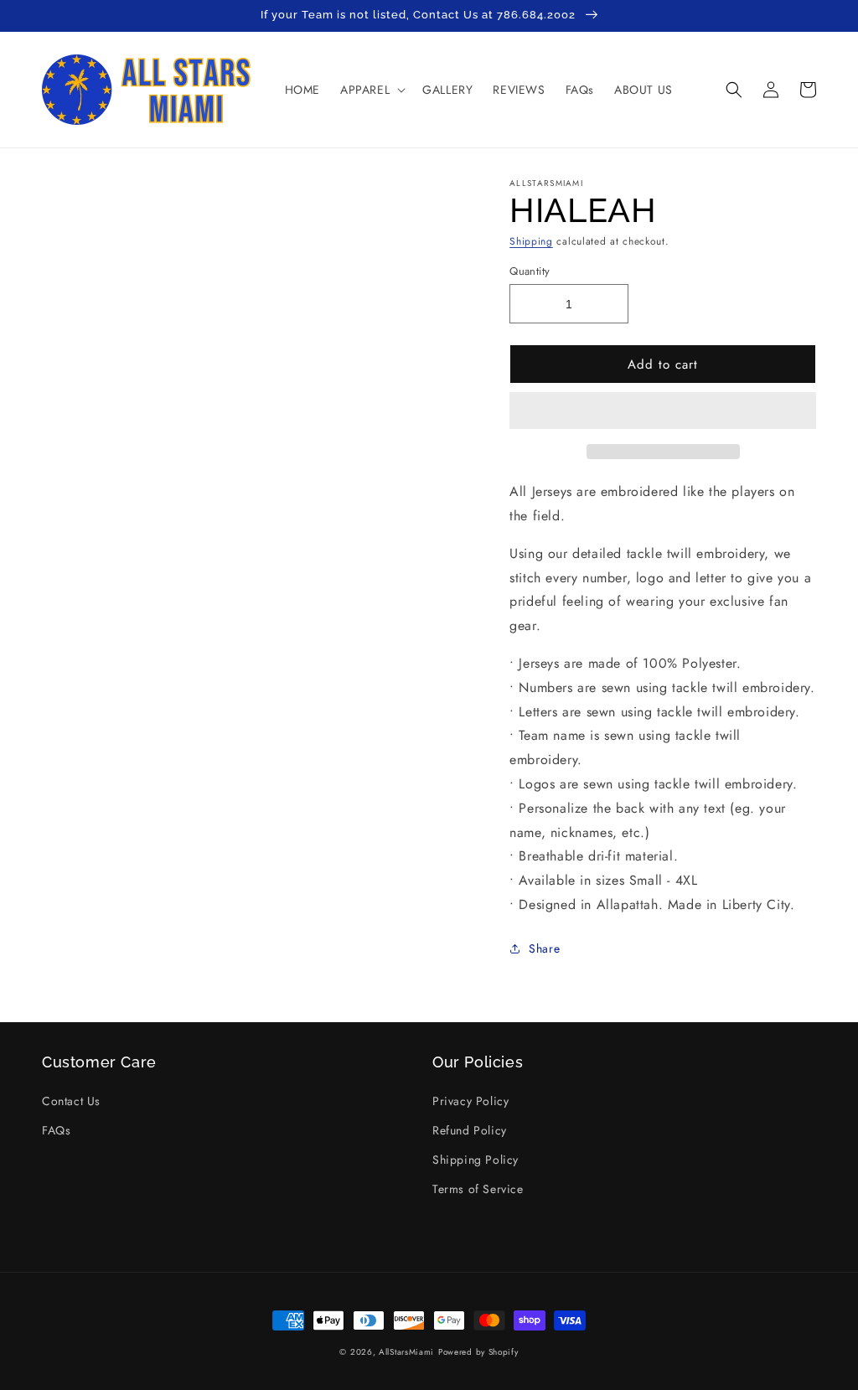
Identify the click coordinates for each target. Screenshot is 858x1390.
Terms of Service (478, 1189)
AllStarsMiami (406, 1352)
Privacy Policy (470, 1101)
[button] (662, 411)
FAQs (56, 1130)
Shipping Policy (475, 1159)
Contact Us (71, 1101)
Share (544, 948)
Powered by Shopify (478, 1352)
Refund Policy (469, 1130)
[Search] (734, 89)
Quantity (529, 271)
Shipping (531, 241)
